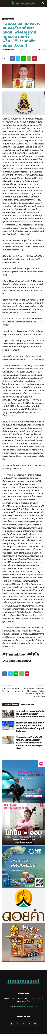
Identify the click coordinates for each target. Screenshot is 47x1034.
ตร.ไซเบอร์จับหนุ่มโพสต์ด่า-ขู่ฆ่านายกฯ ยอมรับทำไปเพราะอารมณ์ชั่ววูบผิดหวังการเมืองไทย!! (34, 692)
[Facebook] (12, 58)
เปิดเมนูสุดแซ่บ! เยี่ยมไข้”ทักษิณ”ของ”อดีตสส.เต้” (13, 689)
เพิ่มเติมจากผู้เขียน (27, 704)
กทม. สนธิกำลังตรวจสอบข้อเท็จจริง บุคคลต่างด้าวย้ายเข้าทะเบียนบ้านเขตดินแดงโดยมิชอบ (30, 713)
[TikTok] (23, 1023)
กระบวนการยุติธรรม (16, 13)
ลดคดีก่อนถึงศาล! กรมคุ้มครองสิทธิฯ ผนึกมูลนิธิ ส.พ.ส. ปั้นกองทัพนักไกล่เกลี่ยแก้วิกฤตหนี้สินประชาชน (30, 727)
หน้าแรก (4, 13)
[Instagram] (17, 1023)
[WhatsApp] (29, 58)
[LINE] (23, 58)
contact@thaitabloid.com (27, 1006)
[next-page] (7, 754)
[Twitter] (18, 58)
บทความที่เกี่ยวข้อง (11, 704)
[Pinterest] (34, 58)
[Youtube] (35, 1023)
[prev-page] (3, 754)
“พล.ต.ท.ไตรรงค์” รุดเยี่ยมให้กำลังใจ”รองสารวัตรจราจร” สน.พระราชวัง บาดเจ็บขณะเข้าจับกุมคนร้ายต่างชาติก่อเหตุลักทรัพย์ (29, 743)
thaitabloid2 (9, 50)
